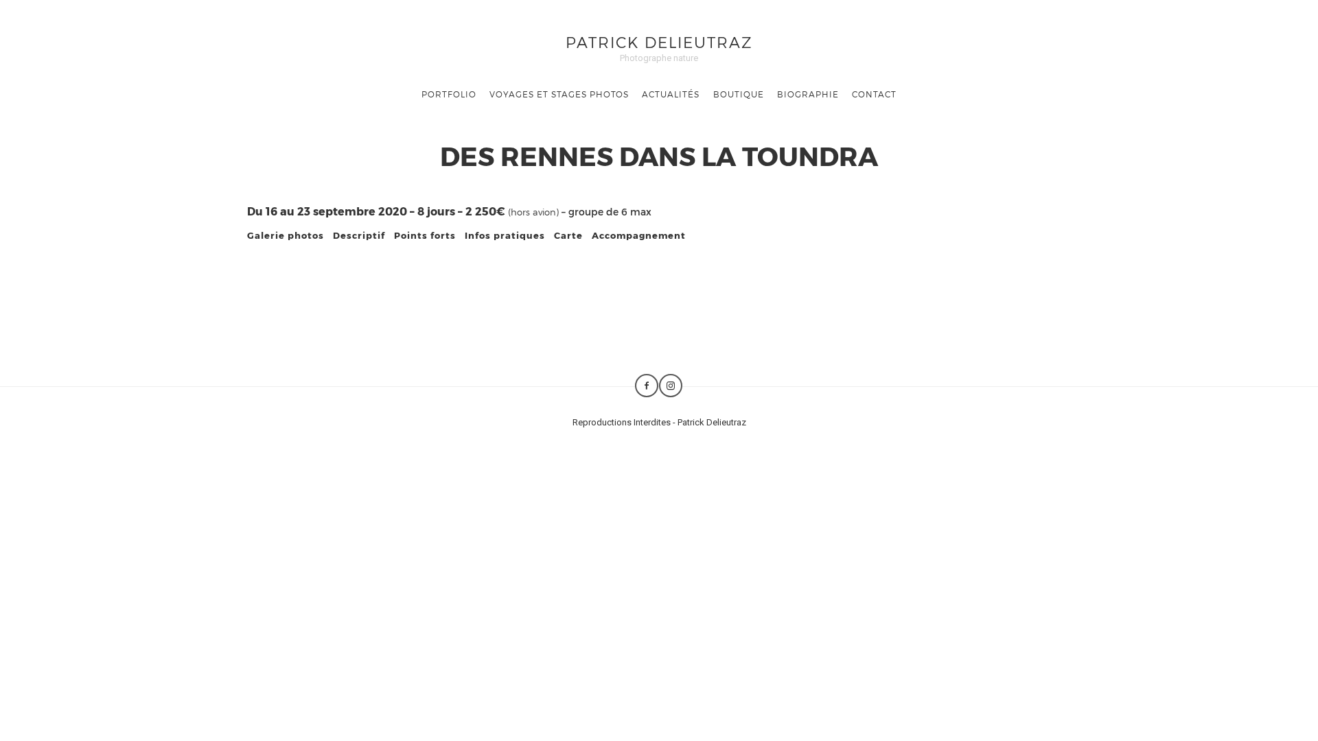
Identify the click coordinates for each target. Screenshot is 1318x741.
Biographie (808, 94)
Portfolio (448, 94)
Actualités (671, 94)
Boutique (738, 94)
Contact (874, 94)
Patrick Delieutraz (659, 41)
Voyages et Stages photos (559, 94)
